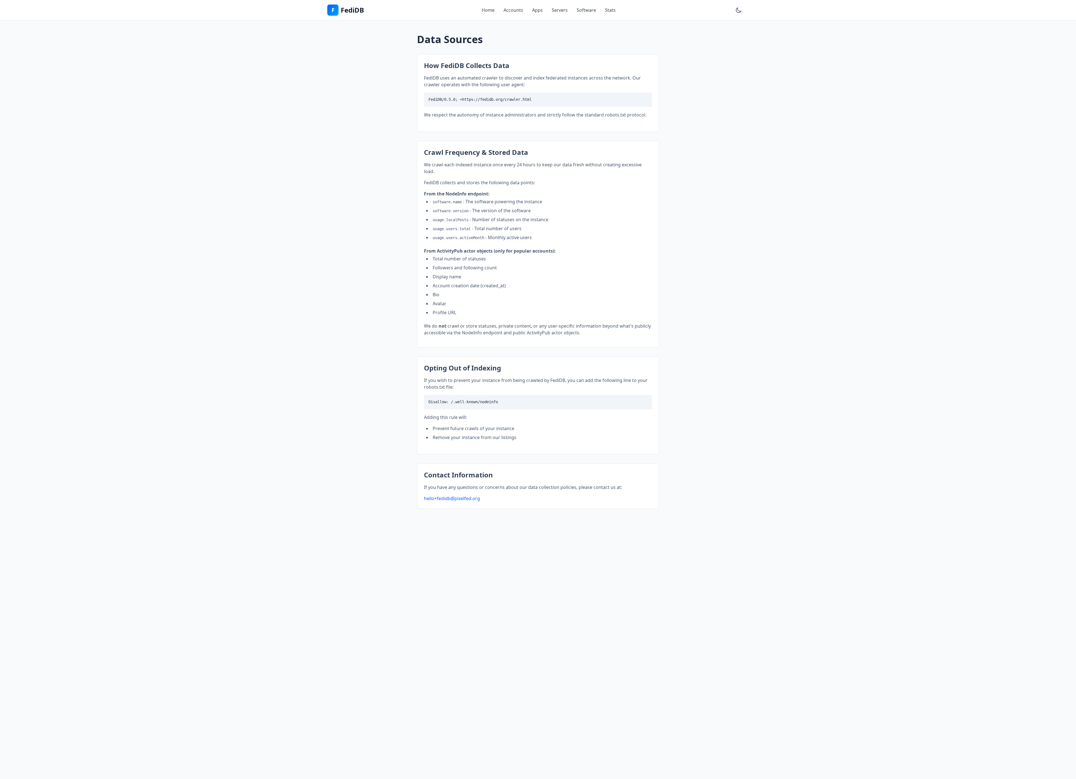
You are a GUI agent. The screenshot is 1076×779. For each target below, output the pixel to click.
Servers (560, 10)
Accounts (513, 10)
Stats (610, 10)
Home (488, 10)
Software (586, 10)
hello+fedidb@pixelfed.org (452, 498)
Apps (537, 10)
